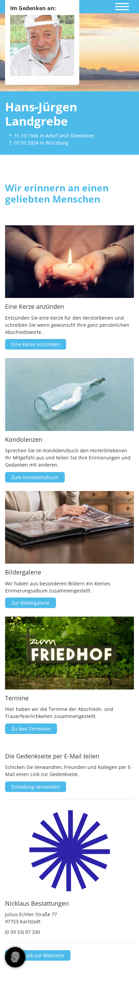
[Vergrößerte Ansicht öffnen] (69, 851)
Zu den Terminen (31, 728)
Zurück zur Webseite (40, 955)
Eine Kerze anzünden (35, 344)
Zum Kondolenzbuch (34, 477)
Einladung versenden (35, 787)
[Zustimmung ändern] (15, 957)
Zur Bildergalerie (30, 603)
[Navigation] (122, 5)
